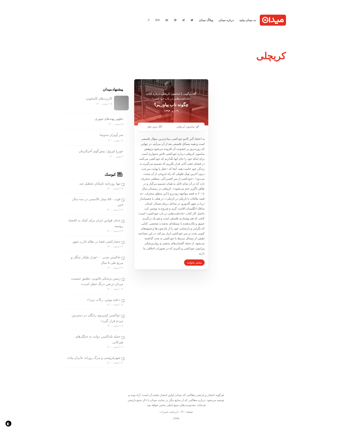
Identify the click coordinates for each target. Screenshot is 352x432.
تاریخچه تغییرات (168, 411)
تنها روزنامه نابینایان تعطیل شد (99, 183)
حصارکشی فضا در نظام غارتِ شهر (96, 241)
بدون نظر (152, 126)
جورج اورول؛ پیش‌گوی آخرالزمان (101, 151)
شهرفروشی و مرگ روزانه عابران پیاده (93, 358)
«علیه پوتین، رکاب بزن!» (103, 300)
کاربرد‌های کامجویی (99, 98)
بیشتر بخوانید (194, 262)
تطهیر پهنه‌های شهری (109, 119)
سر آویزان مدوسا (111, 135)
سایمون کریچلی (185, 126)
